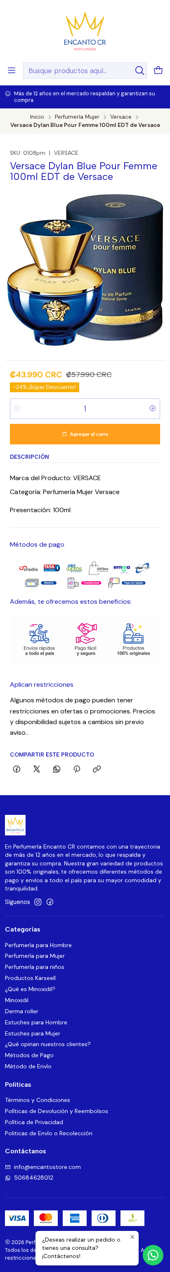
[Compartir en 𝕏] (37, 769)
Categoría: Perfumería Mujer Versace (65, 492)
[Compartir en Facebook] (17, 769)
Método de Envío (28, 1066)
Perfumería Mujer (77, 117)
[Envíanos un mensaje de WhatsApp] (153, 1255)
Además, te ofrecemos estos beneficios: (71, 601)
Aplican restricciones (41, 684)
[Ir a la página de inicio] (84, 30)
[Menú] (11, 70)
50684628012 (33, 1177)
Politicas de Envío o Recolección (48, 1133)
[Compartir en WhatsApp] (57, 769)
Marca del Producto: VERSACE (55, 478)
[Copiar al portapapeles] (97, 769)
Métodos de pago (37, 544)
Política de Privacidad (34, 1122)
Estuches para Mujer (32, 1033)
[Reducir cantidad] (17, 409)
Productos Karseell (30, 978)
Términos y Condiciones (37, 1100)
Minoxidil (16, 1000)
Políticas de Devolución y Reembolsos (56, 1111)
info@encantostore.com (47, 1167)
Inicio (37, 117)
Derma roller (21, 1011)
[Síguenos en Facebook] (50, 902)
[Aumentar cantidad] (153, 409)
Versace (121, 117)
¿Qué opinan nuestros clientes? (48, 1044)
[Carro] (158, 70)
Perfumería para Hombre (38, 945)
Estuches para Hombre (36, 1022)
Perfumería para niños (34, 967)
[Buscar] (140, 70)
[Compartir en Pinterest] (77, 769)
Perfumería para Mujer (35, 955)
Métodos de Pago (29, 1055)
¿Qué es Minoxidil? (30, 989)
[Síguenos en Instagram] (38, 902)
